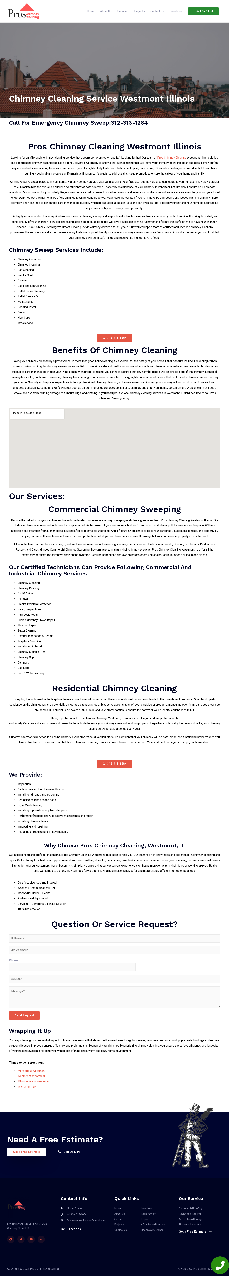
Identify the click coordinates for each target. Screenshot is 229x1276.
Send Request (24, 1015)
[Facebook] (10, 1239)
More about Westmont (31, 1071)
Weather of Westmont (31, 1076)
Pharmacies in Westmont (34, 1081)
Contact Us (157, 11)
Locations (176, 11)
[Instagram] (41, 1239)
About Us (106, 11)
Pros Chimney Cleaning (171, 157)
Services (122, 11)
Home (90, 11)
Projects (139, 11)
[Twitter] (21, 1239)
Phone (14, 960)
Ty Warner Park (27, 1086)
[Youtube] (31, 1239)
